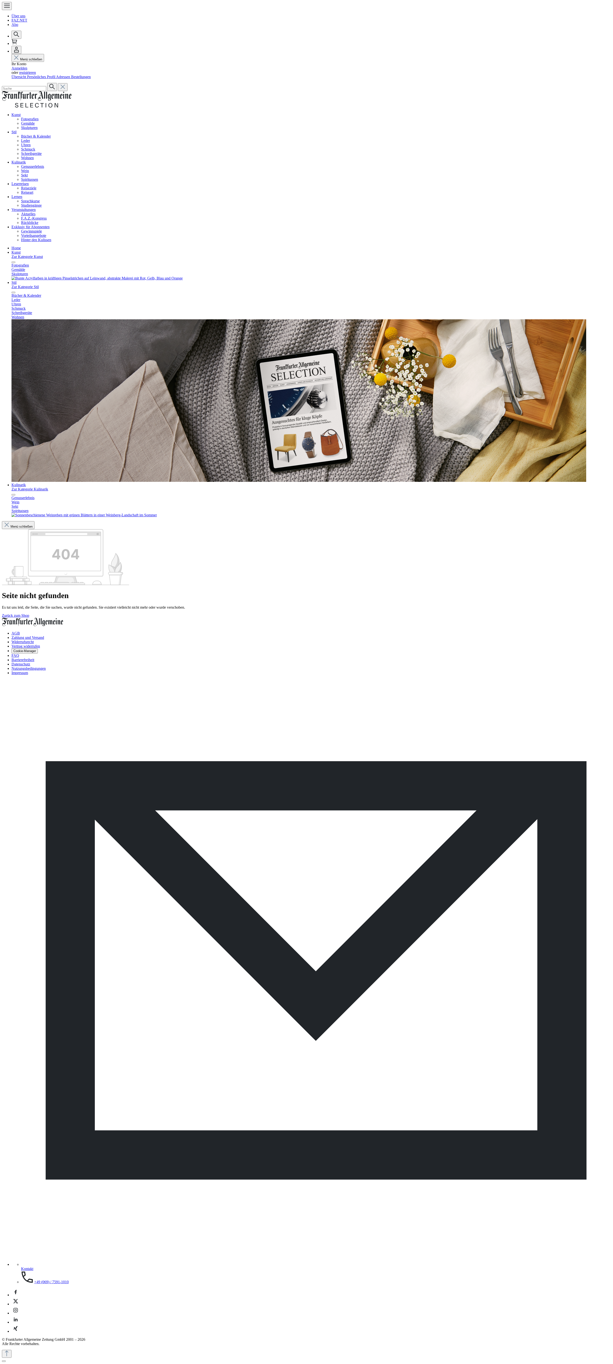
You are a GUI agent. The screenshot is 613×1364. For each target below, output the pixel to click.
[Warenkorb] (14, 43)
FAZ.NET (19, 20)
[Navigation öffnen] (7, 6)
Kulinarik (18, 162)
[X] (15, 1304)
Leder (25, 141)
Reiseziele (28, 188)
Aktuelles (28, 214)
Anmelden (19, 68)
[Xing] (15, 1331)
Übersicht (19, 77)
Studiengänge (31, 205)
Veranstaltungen (23, 210)
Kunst (16, 115)
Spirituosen (29, 179)
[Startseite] (37, 107)
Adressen (63, 77)
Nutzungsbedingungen (28, 668)
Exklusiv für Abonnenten (30, 227)
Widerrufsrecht (22, 642)
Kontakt (27, 1269)
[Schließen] (4, 1361)
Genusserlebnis (32, 166)
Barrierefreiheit (22, 660)
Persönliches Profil (41, 77)
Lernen (16, 197)
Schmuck (28, 149)
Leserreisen (20, 184)
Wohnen (27, 158)
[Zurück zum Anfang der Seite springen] (6, 1354)
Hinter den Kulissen (36, 240)
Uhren (26, 145)
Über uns (18, 16)
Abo (14, 25)
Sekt (24, 175)
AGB (15, 633)
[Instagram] (15, 1313)
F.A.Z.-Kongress (34, 218)
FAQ (15, 655)
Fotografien (30, 119)
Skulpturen (29, 128)
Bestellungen (81, 77)
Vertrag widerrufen (25, 646)
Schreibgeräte (31, 154)
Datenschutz (20, 664)
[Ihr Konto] (16, 50)
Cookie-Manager (24, 651)
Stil (14, 132)
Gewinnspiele (31, 231)
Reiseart (27, 192)
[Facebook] (15, 1295)
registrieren (27, 72)
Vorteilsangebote (33, 235)
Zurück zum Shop (15, 615)
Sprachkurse (30, 201)
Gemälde (28, 123)
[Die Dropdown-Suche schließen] (63, 87)
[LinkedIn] (15, 1322)
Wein (25, 171)
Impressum (19, 673)
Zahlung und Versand (27, 637)
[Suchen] (16, 35)
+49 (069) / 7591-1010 (51, 1282)
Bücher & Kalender (36, 136)
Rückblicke (29, 223)
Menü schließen (31, 59)
